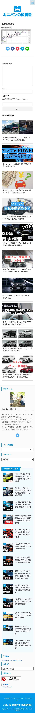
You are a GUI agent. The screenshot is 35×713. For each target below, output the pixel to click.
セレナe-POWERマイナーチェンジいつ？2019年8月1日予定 (23, 615)
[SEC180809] (22, 49)
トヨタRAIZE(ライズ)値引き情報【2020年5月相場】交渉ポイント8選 (23, 504)
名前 (4, 88)
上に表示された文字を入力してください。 (15, 99)
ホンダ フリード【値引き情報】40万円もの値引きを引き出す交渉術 (23, 559)
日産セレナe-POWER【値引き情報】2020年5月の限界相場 (23, 546)
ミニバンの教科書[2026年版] (17, 705)
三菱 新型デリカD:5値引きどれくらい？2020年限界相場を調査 (23, 601)
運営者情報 (7, 698)
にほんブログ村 (6, 687)
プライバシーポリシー (18, 698)
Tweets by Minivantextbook (11, 660)
